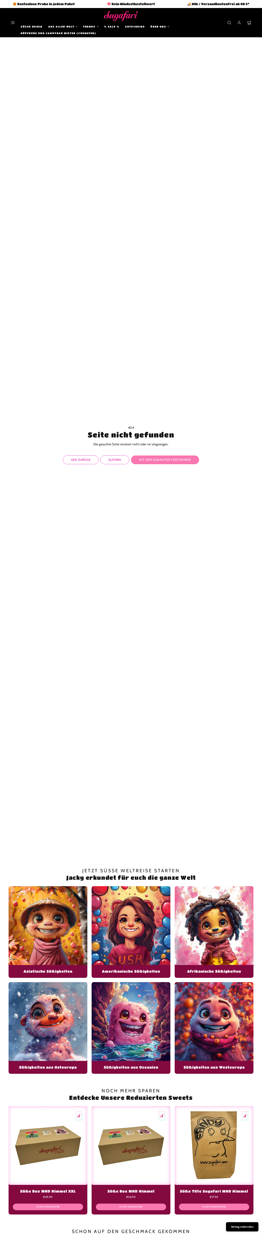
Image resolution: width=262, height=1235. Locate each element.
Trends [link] (89, 26)
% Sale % (112, 26)
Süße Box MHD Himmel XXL (48, 1191)
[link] (239, 22)
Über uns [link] (158, 26)
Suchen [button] (114, 460)
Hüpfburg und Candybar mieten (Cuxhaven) (58, 33)
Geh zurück (81, 460)
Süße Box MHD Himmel (131, 1191)
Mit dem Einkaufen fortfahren (165, 460)
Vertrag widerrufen (242, 1226)
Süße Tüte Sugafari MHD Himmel (214, 1191)
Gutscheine (135, 26)
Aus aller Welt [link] (61, 26)
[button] (13, 22)
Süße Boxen (32, 26)
